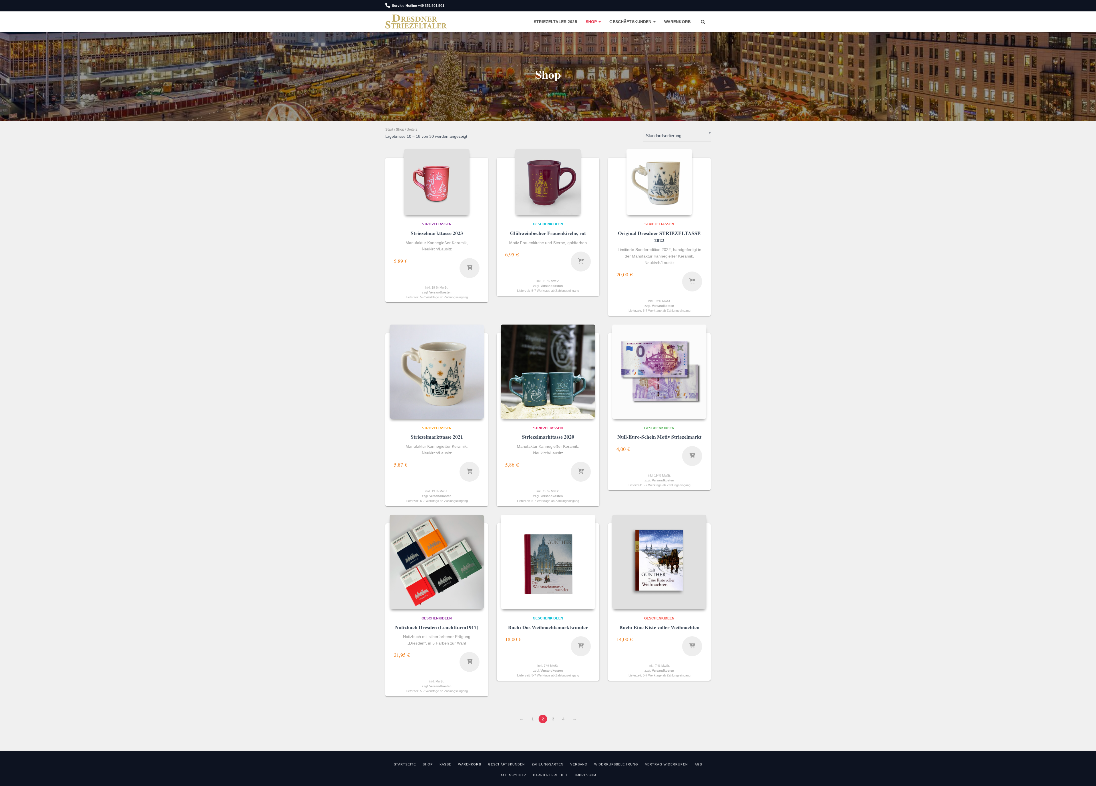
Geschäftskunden (630, 21)
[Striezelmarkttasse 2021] (437, 372)
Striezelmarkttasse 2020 (548, 436)
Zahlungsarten (547, 764)
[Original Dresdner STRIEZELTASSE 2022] (659, 182)
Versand (578, 764)
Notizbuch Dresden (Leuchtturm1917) (436, 627)
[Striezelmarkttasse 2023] (437, 182)
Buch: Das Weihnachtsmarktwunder (548, 627)
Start (389, 129)
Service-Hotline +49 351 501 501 (418, 6)
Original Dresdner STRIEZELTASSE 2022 (659, 236)
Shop (592, 21)
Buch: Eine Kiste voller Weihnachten (659, 627)
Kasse (445, 764)
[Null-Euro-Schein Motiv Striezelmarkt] (659, 372)
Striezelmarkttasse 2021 (437, 436)
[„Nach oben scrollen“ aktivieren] (1084, 774)
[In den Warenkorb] (581, 262)
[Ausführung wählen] (470, 662)
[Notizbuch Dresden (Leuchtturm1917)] (437, 562)
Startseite (405, 764)
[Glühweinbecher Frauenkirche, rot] (548, 182)
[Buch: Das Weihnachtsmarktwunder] (548, 562)
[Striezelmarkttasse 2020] (548, 372)
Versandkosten (440, 292)
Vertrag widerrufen (666, 764)
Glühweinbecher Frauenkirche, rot (548, 233)
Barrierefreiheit (550, 775)
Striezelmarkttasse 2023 (437, 233)
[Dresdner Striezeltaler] (416, 22)
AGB (698, 764)
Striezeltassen (437, 224)
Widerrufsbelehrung (616, 764)
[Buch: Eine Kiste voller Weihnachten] (659, 562)
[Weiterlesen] (470, 268)
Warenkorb (677, 21)
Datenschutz (513, 775)
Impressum (585, 775)
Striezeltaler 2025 (555, 21)
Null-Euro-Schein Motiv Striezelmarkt (659, 436)
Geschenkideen (548, 224)
